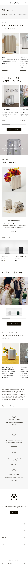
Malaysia (10, 555)
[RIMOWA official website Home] (14, 3)
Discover (14, 427)
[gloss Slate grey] (16, 260)
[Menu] (2, 2)
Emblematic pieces (22, 14)
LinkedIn (23, 564)
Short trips (12, 14)
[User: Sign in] (25, 2)
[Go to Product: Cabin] (10, 312)
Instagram (4, 564)
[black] (2, 260)
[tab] (6, 124)
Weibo (16, 567)
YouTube (10, 564)
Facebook (16, 564)
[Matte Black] (15, 260)
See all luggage (13, 129)
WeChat (12, 567)
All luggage (4, 14)
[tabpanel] (10, 52)
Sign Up (14, 512)
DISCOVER (14, 231)
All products (5, 406)
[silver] (1, 260)
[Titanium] (4, 260)
